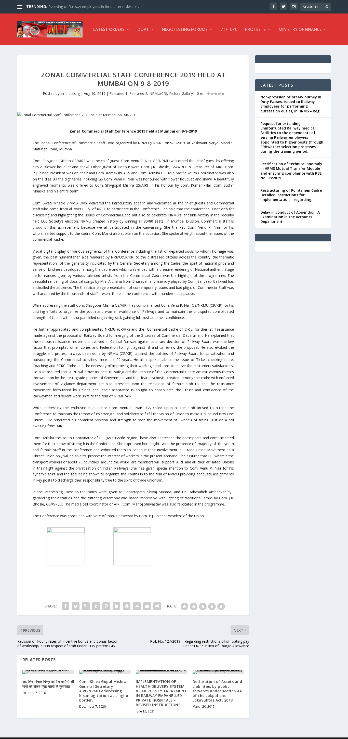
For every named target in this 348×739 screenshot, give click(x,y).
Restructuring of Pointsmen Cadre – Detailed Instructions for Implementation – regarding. (292, 195)
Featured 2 (138, 93)
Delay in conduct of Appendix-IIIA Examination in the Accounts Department (290, 217)
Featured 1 (118, 93)
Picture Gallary (181, 93)
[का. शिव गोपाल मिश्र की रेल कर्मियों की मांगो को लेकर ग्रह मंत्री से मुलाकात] (48, 672)
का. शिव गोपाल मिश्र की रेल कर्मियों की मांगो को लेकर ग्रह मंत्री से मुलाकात (48, 684)
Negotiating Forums (185, 29)
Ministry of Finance (300, 29)
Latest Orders (109, 29)
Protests (255, 29)
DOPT (143, 29)
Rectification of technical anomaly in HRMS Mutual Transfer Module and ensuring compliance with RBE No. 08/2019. (291, 170)
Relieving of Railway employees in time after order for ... (94, 6)
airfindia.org (70, 93)
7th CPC (229, 29)
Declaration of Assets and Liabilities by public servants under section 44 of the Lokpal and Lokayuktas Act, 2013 (217, 691)
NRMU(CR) (158, 93)
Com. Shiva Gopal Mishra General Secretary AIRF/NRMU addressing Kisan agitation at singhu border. (103, 691)
